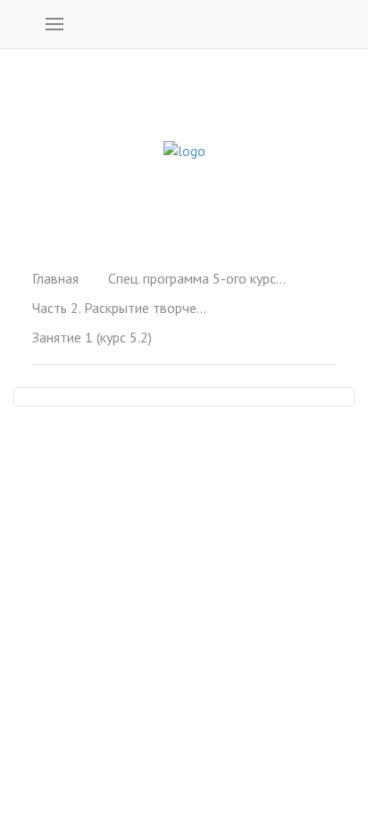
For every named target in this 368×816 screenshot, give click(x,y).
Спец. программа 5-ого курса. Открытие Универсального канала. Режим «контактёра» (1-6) (197, 278)
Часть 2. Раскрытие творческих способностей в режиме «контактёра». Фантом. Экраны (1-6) (121, 308)
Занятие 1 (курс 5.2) (92, 337)
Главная (55, 278)
